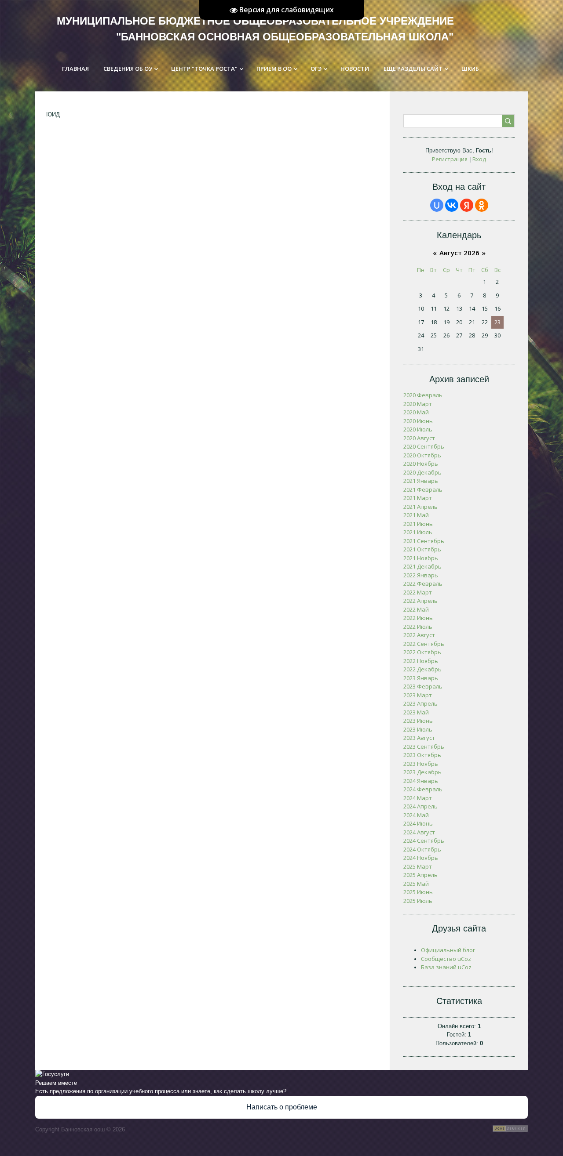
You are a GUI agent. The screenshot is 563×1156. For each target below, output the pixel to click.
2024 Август (419, 832)
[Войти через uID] (436, 205)
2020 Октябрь (422, 455)
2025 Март (417, 866)
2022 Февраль (422, 583)
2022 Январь (420, 575)
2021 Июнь (418, 524)
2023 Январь (420, 678)
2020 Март (417, 404)
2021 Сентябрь (423, 541)
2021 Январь (420, 481)
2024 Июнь (418, 823)
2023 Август (419, 738)
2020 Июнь (418, 421)
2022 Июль (417, 627)
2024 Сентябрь (423, 840)
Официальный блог (448, 950)
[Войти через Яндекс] (466, 205)
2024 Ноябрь (420, 858)
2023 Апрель (420, 703)
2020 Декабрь (422, 472)
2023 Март (417, 695)
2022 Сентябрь (423, 644)
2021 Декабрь (422, 566)
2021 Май (416, 515)
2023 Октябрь (422, 755)
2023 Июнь (418, 721)
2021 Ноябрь (420, 558)
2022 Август (419, 635)
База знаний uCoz (446, 967)
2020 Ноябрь (420, 463)
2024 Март (417, 798)
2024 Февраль (422, 789)
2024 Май (416, 815)
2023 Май (416, 712)
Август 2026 (459, 252)
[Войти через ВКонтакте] (451, 205)
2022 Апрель (420, 601)
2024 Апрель (420, 806)
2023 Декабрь (422, 772)
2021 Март (417, 498)
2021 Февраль (422, 489)
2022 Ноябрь (420, 661)
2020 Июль (417, 429)
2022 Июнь (418, 618)
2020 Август (419, 438)
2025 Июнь (418, 892)
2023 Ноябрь (420, 764)
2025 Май (416, 884)
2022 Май (416, 609)
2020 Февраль (422, 395)
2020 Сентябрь (423, 446)
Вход (479, 159)
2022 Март (417, 592)
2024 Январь (420, 781)
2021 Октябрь (422, 549)
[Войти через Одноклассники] (481, 205)
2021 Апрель (420, 507)
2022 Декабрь (422, 669)
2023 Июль (417, 729)
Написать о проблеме (281, 1107)
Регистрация (450, 159)
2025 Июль (417, 901)
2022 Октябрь (422, 652)
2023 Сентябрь (423, 746)
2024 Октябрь (422, 849)
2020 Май (416, 412)
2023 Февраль (422, 686)
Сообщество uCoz (446, 959)
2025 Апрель (420, 875)
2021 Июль (417, 532)
